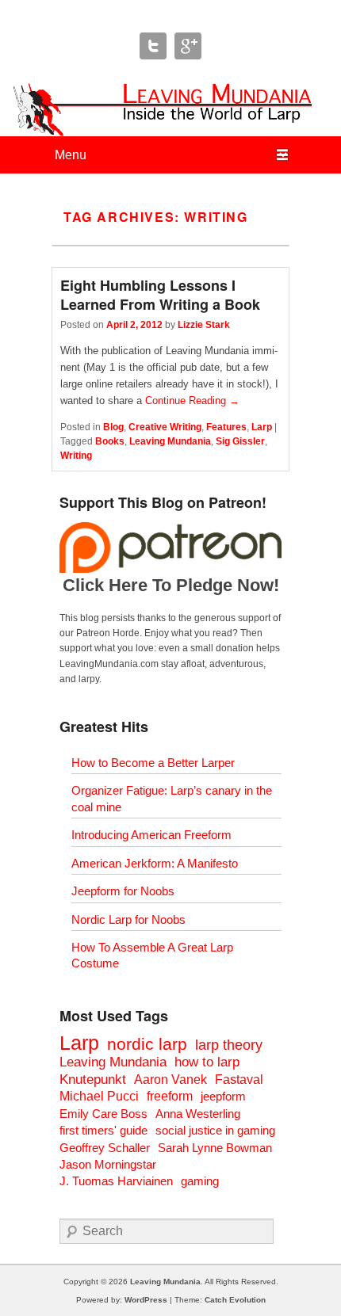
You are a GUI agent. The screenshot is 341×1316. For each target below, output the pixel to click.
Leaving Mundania (170, 441)
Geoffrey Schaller (104, 1147)
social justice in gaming (215, 1130)
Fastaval (239, 1079)
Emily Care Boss (103, 1113)
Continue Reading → (192, 400)
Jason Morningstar (107, 1164)
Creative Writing (164, 427)
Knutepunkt (92, 1079)
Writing (76, 455)
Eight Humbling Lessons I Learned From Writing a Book (160, 295)
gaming (200, 1181)
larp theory (228, 1044)
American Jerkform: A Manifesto (154, 863)
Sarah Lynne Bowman (215, 1147)
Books (110, 441)
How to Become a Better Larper (153, 762)
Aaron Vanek (170, 1079)
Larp (261, 427)
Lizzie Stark (204, 324)
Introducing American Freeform (151, 834)
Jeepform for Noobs (122, 891)
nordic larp (147, 1044)
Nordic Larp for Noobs (128, 919)
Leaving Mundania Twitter (153, 45)
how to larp (206, 1062)
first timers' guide (103, 1130)
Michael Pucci (99, 1096)
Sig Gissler (240, 441)
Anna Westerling (197, 1113)
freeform (170, 1096)
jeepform (223, 1096)
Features (226, 427)
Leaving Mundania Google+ (187, 45)
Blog (113, 427)
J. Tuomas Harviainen (116, 1181)
